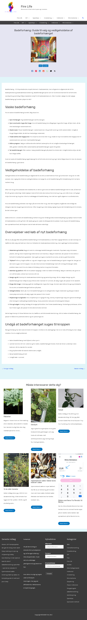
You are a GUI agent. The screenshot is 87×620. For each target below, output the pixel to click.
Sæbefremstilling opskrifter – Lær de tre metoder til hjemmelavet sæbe (11, 568)
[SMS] (51, 71)
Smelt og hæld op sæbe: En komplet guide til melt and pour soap (11, 578)
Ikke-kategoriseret (73, 568)
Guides (45, 66)
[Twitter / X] (55, 71)
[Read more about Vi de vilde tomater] (16, 470)
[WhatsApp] (47, 71)
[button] (83, 18)
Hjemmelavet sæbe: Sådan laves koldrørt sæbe (43, 481)
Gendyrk (34, 425)
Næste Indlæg (79, 368)
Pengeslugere (71, 588)
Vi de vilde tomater (11, 489)
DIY (40, 66)
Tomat (60, 410)
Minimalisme (71, 578)
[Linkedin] (40, 71)
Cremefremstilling (73, 548)
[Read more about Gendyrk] (43, 405)
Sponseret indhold (73, 602)
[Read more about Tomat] (70, 398)
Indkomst (70, 571)
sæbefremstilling (72, 591)
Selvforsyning (71, 595)
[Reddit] (43, 71)
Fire (68, 558)
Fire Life (26, 6)
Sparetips (70, 598)
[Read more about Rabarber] (13, 401)
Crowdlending (71, 551)
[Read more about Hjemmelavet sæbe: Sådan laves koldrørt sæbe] (43, 465)
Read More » (9, 438)
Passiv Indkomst (72, 585)
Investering (71, 575)
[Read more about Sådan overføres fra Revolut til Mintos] (70, 475)
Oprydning (70, 581)
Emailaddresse (50, 563)
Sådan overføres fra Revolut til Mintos (70, 501)
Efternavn (48, 543)
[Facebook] (32, 71)
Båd (68, 544)
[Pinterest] (36, 71)
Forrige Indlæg (7, 368)
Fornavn (48, 553)
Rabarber (7, 416)
